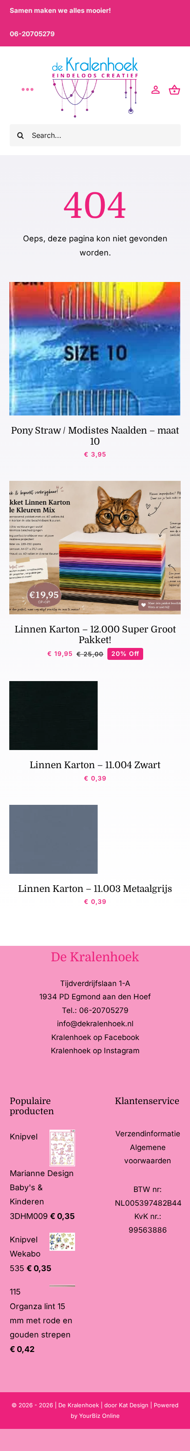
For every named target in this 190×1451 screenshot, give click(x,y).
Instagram (122, 1050)
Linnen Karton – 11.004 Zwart (95, 765)
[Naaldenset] (94, 285)
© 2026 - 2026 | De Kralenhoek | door (65, 1405)
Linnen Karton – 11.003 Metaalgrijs (95, 889)
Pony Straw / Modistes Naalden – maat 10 (95, 435)
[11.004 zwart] (53, 684)
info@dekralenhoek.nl (95, 1023)
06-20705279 (32, 34)
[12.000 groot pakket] (94, 484)
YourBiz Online (99, 1415)
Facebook (121, 1037)
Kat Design (134, 1405)
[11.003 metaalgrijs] (53, 808)
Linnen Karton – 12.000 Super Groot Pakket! (95, 634)
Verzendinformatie (147, 1133)
